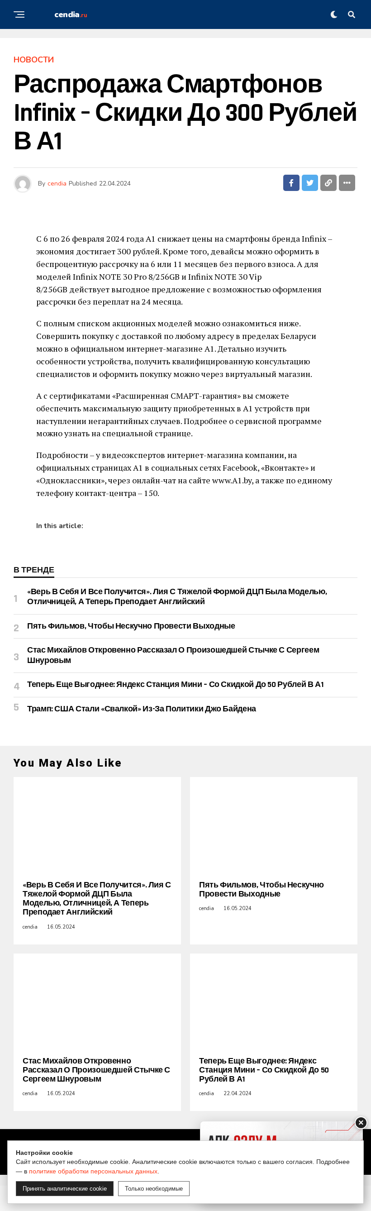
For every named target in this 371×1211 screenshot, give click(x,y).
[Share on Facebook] (291, 183)
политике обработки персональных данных (93, 1171)
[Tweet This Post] (310, 183)
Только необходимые (154, 1188)
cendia (57, 183)
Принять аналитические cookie (65, 1188)
